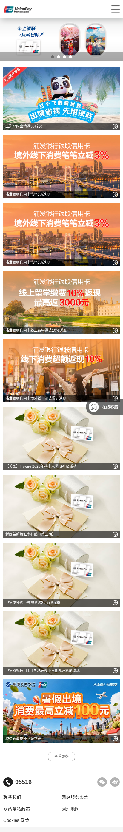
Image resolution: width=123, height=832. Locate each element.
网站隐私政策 (16, 809)
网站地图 (70, 809)
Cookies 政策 (16, 820)
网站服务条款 (74, 797)
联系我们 (12, 797)
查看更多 (61, 756)
